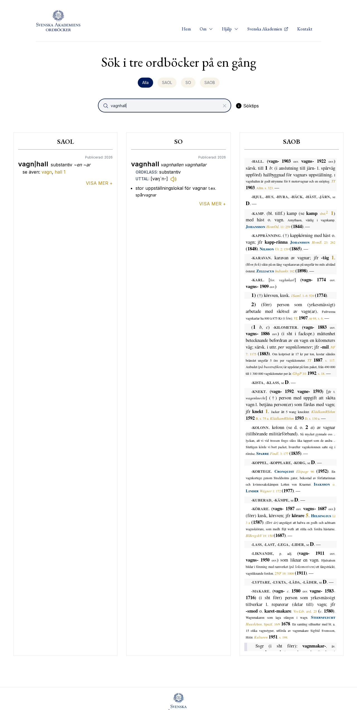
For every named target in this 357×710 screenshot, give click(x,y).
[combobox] (165, 105)
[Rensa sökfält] (224, 106)
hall (60, 172)
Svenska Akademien (265, 29)
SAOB (209, 82)
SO (188, 82)
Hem (186, 29)
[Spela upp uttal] (173, 179)
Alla (145, 82)
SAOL (167, 82)
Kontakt (304, 29)
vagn (47, 172)
